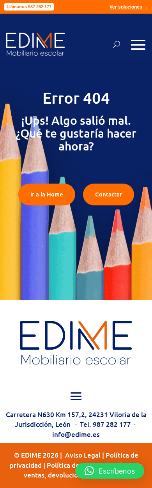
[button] (109, 471)
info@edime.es (76, 434)
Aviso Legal (83, 455)
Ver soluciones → (129, 7)
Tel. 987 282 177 (105, 424)
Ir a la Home (46, 194)
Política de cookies (75, 465)
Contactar (108, 194)
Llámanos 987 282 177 (29, 6)
